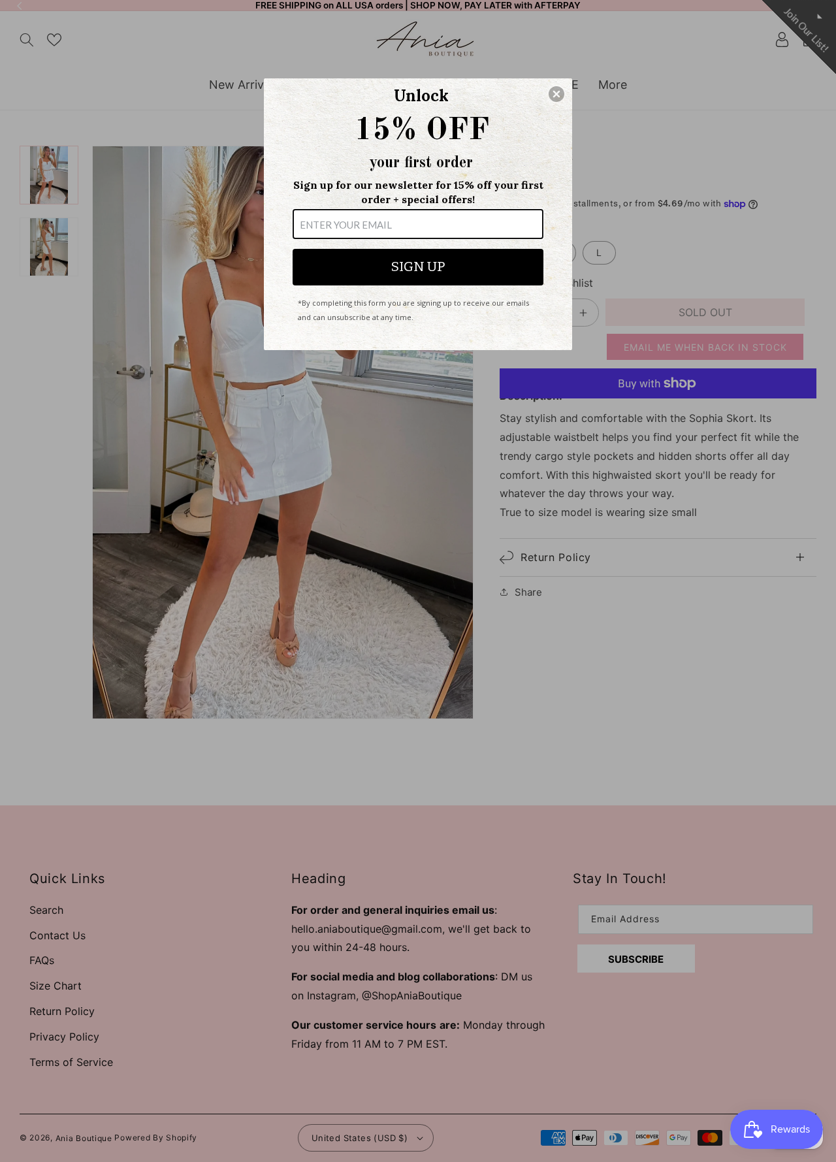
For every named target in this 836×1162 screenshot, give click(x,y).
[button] (556, 94)
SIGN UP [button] (418, 266)
